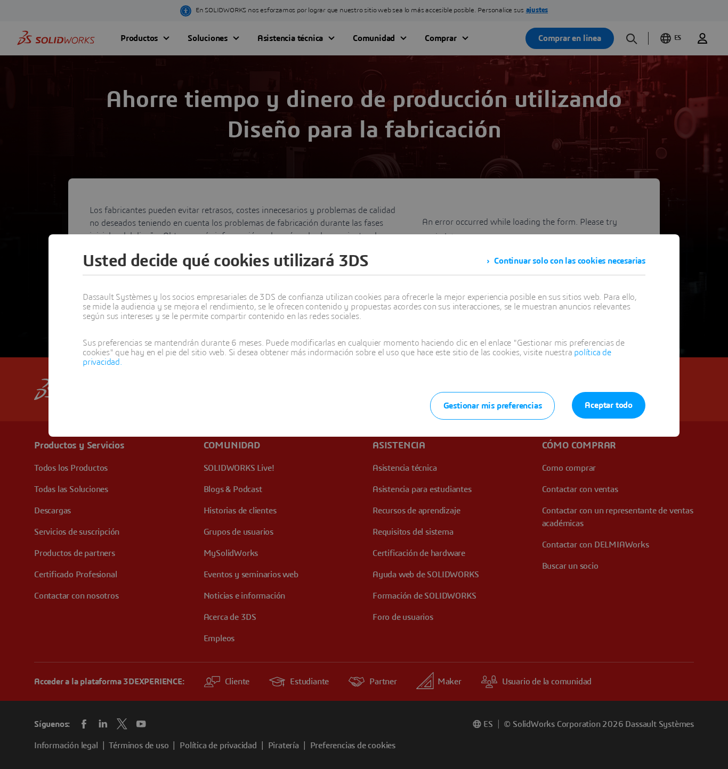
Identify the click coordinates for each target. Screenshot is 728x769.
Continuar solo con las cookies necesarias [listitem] (569, 261)
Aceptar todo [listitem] (609, 405)
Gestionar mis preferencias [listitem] (492, 406)
